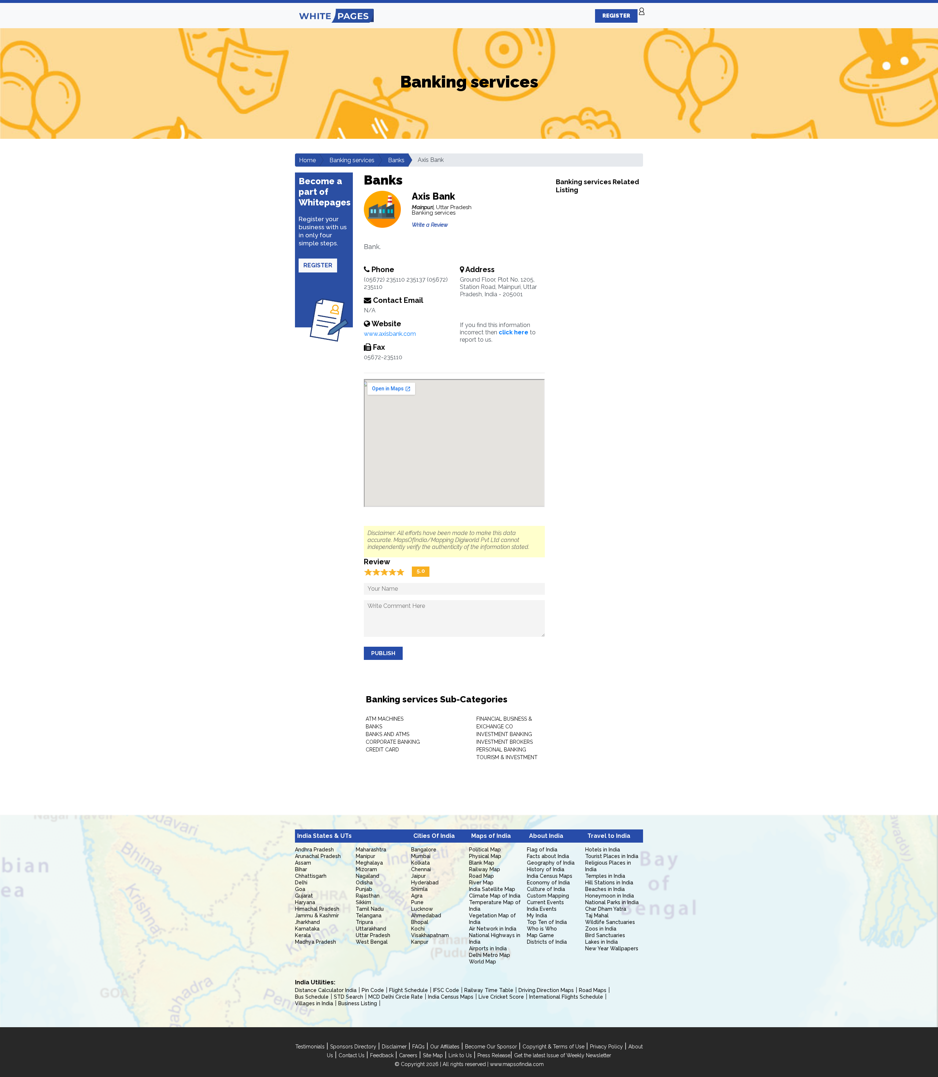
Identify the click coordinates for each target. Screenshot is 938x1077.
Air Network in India (492, 929)
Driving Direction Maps (546, 990)
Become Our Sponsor (491, 1047)
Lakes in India (601, 942)
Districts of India (547, 942)
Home (307, 160)
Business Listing (357, 1003)
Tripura (364, 922)
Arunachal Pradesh (318, 856)
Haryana (305, 902)
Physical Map (485, 856)
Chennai (421, 869)
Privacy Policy (606, 1047)
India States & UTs (324, 835)
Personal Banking (501, 750)
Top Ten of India (547, 922)
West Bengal (372, 942)
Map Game (540, 935)
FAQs (418, 1047)
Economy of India (548, 882)
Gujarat (304, 896)
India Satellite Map (492, 889)
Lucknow (422, 909)
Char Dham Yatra (605, 909)
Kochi (418, 929)
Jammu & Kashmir (317, 915)
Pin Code (373, 990)
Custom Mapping (548, 896)
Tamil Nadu (370, 909)
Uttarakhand (371, 929)
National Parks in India (612, 902)
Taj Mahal (597, 915)
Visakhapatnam (430, 935)
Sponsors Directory (353, 1047)
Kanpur (419, 942)
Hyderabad (425, 882)
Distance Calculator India (326, 990)
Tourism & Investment (507, 757)
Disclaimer (394, 1047)
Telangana (368, 915)
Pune (417, 902)
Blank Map (481, 863)
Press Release (493, 1055)
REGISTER (616, 15)
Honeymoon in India (609, 896)
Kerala (303, 935)
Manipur (365, 856)
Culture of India (546, 889)
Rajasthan (368, 896)
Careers (408, 1055)
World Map (482, 962)
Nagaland (367, 876)
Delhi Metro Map (489, 955)
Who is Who (542, 929)
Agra (416, 896)
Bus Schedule (312, 997)
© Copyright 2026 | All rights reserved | (442, 1064)
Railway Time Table (488, 990)
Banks (396, 160)
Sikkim (363, 902)
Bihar (301, 869)
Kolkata (420, 863)
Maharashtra (371, 850)
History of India (545, 869)
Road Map (481, 876)
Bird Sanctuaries (605, 935)
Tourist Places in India (611, 856)
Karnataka (307, 929)
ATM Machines (384, 719)
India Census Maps (549, 876)
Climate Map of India (494, 896)
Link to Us (460, 1055)
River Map (481, 882)
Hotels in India (602, 850)
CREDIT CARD (382, 750)
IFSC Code (446, 990)
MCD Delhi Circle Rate (395, 997)
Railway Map (484, 869)
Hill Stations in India (609, 882)
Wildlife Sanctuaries (610, 922)
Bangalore (423, 850)
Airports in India (488, 948)
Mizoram (366, 869)
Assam (303, 863)
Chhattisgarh (310, 876)
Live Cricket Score (501, 997)
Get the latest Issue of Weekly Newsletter (562, 1055)
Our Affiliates (444, 1047)
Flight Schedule (408, 990)
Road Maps (592, 990)
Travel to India (608, 835)
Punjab (364, 889)
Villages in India (314, 1003)
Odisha (364, 882)
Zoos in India (600, 929)
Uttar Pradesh (373, 935)
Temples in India (605, 876)
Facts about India (548, 856)
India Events (542, 909)
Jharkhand (307, 922)
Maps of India (491, 835)
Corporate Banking (393, 742)
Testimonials (310, 1047)
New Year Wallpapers (611, 948)
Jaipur (418, 876)
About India (546, 835)
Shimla (419, 889)
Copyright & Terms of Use (553, 1047)
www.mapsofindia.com (517, 1064)
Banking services (351, 160)
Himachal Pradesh (317, 909)
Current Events (545, 902)
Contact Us (352, 1055)
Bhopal (419, 922)
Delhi (301, 882)
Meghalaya (369, 863)
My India (537, 915)
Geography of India (551, 863)
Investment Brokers (504, 742)
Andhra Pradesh (314, 850)
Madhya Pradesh (315, 942)
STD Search (348, 997)
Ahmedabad (426, 915)
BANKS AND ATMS (387, 734)
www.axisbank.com (390, 333)
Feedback (382, 1055)
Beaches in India (605, 889)
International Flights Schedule (566, 997)
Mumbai (421, 856)
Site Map (433, 1055)
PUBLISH (383, 653)
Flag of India (542, 850)
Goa (300, 889)
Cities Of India (434, 835)
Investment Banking (504, 734)
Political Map (485, 850)
